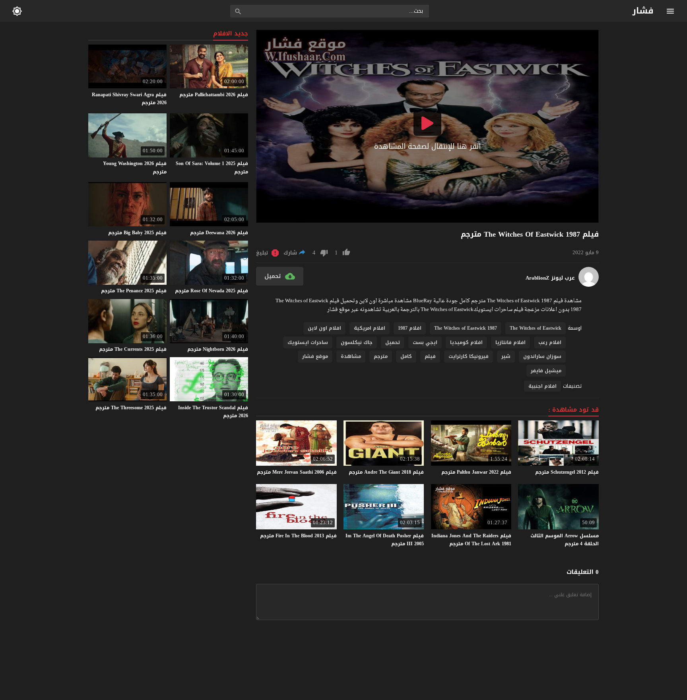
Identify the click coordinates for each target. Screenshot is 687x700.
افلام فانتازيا (510, 342)
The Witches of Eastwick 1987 (465, 328)
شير (505, 356)
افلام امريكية (369, 328)
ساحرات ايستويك (307, 342)
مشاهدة (351, 356)
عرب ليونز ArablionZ (550, 278)
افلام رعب (549, 342)
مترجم (381, 356)
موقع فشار (315, 356)
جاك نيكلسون (357, 342)
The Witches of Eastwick (535, 328)
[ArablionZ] (588, 285)
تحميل (392, 342)
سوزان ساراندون (542, 356)
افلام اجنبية (542, 386)
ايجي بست (425, 342)
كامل (406, 356)
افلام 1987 (409, 328)
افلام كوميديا (466, 342)
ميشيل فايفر (546, 370)
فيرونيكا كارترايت (468, 356)
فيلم (430, 356)
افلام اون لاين (324, 328)
